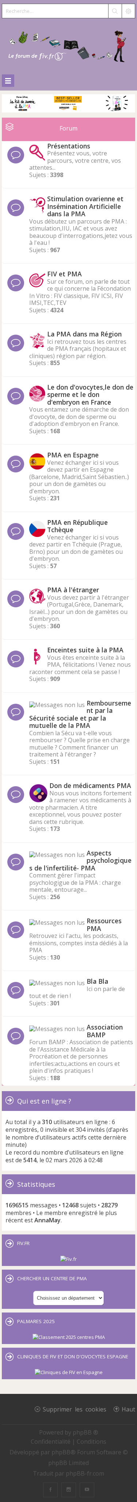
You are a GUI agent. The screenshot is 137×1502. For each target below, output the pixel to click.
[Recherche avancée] (128, 11)
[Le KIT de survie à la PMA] (68, 111)
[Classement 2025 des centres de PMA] (69, 1337)
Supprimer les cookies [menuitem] (74, 1409)
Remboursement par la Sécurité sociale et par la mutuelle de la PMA (80, 714)
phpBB (61, 1452)
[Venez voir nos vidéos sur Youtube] (87, 1490)
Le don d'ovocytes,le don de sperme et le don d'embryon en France (90, 394)
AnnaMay (47, 1220)
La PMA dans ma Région (84, 334)
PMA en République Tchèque (77, 526)
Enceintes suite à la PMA (85, 649)
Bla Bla (97, 981)
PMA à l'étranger (73, 589)
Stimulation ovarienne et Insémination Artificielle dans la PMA (85, 206)
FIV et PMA (64, 273)
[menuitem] (51, 1441)
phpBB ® (85, 1432)
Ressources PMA (104, 924)
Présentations (68, 145)
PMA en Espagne (73, 454)
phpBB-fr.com (85, 1473)
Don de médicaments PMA (90, 785)
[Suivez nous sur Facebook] (50, 1490)
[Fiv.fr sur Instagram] (68, 1490)
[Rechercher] (114, 11)
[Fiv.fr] (68, 1259)
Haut (128, 1409)
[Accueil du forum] (68, 44)
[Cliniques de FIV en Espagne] (69, 1372)
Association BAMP (105, 1031)
